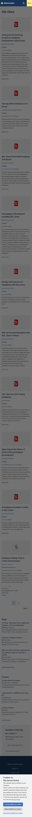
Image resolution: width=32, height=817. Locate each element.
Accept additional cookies (13, 804)
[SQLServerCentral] (1, 3)
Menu (29, 3)
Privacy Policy (15, 799)
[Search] (24, 3)
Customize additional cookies (13, 813)
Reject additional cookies (13, 809)
